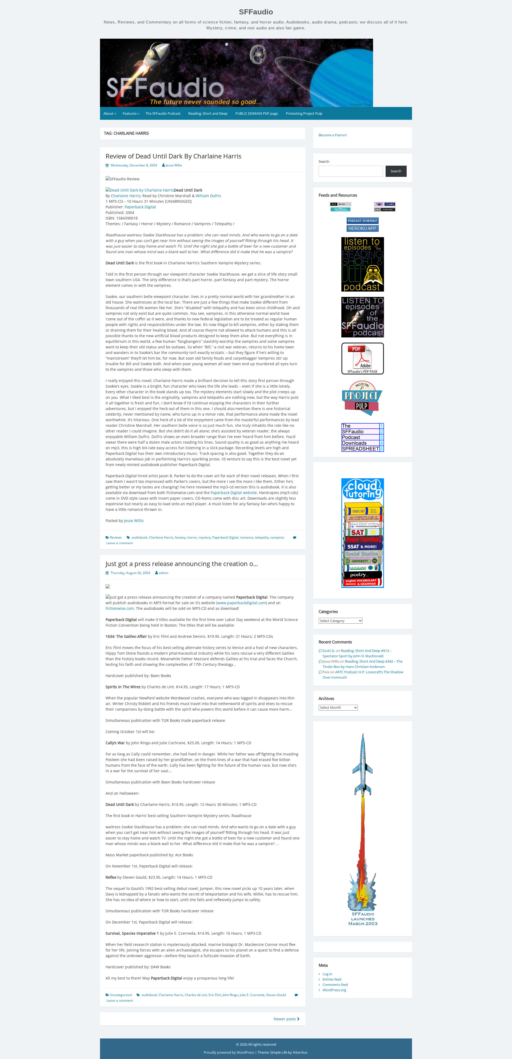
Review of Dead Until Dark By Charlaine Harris (173, 156)
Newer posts (285, 1018)
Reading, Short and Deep (207, 113)
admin (163, 573)
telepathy (262, 537)
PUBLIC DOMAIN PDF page (256, 113)
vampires (277, 537)
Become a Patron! (333, 135)
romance (246, 537)
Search (324, 161)
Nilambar (300, 1052)
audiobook (139, 537)
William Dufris (208, 195)
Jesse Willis (174, 165)
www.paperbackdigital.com (241, 602)
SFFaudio (256, 12)
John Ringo (230, 995)
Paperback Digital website (234, 492)
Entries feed (332, 979)
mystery (205, 537)
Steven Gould (276, 995)
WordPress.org (334, 990)
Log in (327, 974)
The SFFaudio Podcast (163, 113)
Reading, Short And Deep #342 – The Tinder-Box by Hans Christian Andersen (362, 664)
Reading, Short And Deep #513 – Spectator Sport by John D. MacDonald (357, 653)
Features (130, 113)
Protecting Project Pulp (304, 113)
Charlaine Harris (125, 195)
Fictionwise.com (120, 608)
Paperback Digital (140, 206)
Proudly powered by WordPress (229, 1052)
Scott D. (329, 650)
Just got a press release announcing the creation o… (182, 563)
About (108, 113)
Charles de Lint (196, 995)
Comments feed (335, 984)
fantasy (180, 537)
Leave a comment (119, 543)
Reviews (116, 537)
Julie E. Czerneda (252, 995)
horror (192, 537)
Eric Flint (215, 995)
